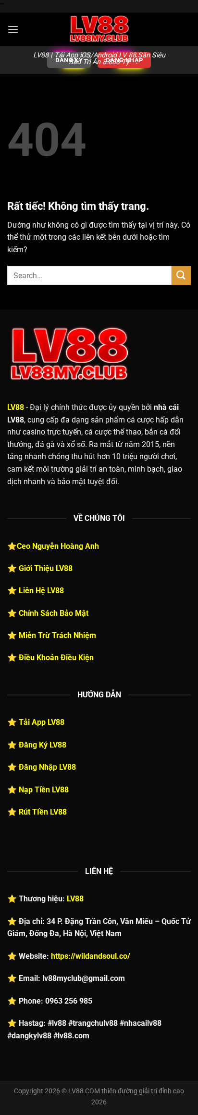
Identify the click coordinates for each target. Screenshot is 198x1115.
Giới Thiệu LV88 (46, 568)
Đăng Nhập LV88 (47, 767)
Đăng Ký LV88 (42, 744)
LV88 (15, 407)
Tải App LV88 (41, 722)
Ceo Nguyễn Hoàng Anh (58, 546)
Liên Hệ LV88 (41, 590)
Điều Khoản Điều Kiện (56, 657)
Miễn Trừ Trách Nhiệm (57, 635)
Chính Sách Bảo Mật (53, 613)
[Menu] (13, 29)
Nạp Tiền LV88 (44, 789)
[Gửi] (181, 275)
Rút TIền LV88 (43, 811)
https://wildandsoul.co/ (90, 956)
